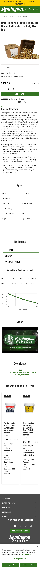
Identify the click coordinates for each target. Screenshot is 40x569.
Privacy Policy (26, 554)
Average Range (12, 262)
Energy (8, 256)
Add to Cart (20, 94)
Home (5, 16)
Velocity (9, 250)
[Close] (37, 546)
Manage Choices (20, 559)
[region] (20, 556)
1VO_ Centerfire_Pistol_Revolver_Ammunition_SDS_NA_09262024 (21, 372)
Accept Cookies (28, 565)
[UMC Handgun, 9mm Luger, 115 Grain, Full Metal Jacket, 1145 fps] (20, 49)
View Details (20, 4)
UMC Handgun (23, 16)
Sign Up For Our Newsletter (20, 520)
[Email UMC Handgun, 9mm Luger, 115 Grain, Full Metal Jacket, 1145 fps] (19, 102)
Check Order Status (20, 531)
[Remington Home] (12, 9)
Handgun (12, 16)
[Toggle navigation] (37, 9)
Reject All (10, 565)
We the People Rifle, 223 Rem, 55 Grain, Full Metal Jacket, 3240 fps (10, 428)
